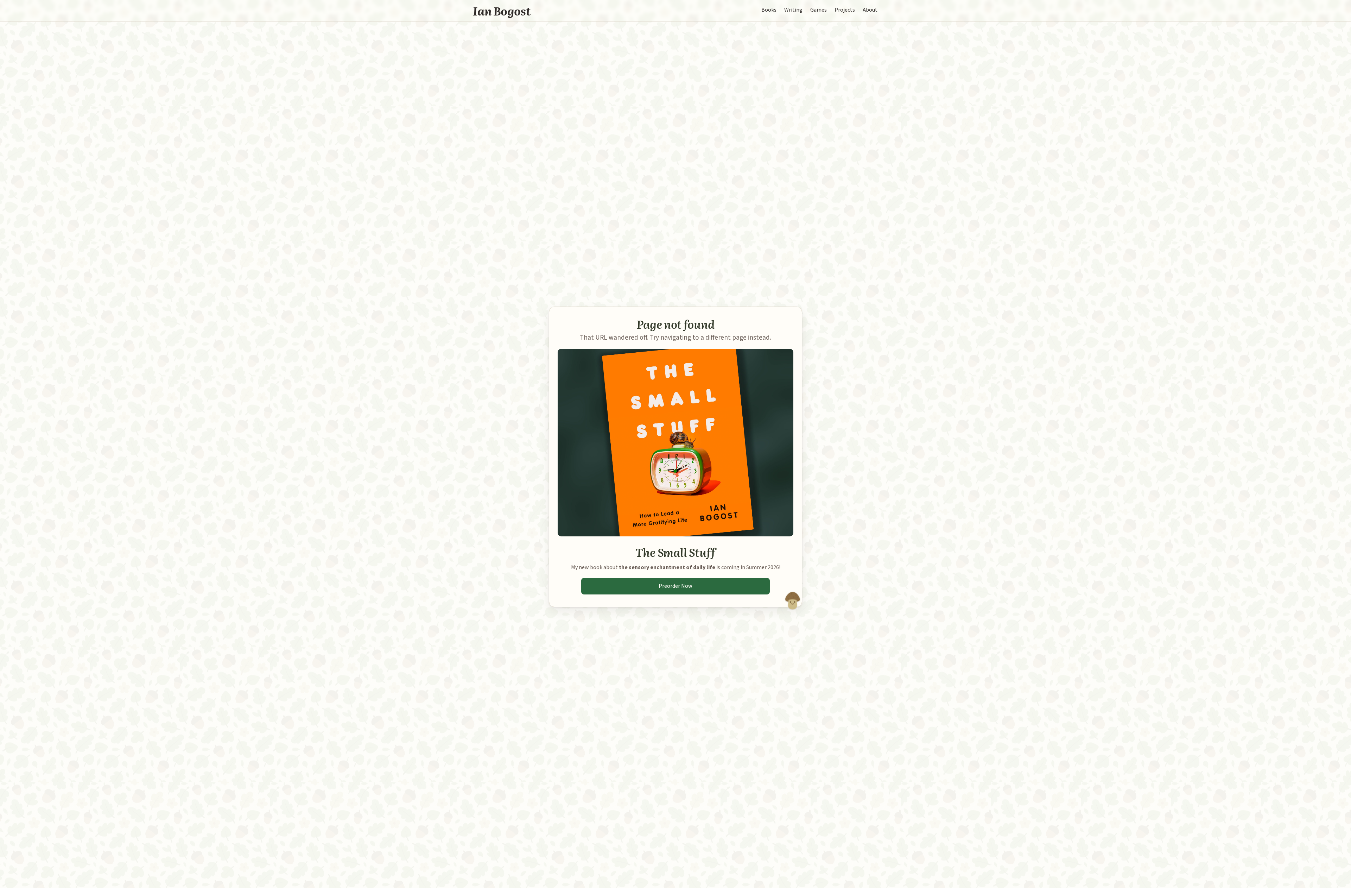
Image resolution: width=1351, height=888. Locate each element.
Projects (845, 10)
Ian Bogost (502, 10)
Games (818, 10)
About (870, 10)
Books (768, 10)
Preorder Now (675, 586)
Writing (793, 10)
